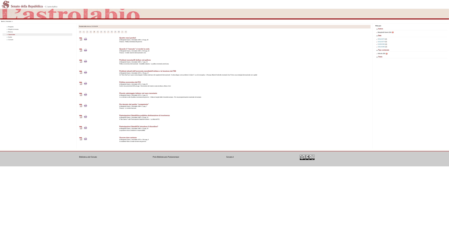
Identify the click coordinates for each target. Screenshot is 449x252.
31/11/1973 (381, 41)
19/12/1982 (381, 47)
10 (118, 31)
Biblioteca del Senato (88, 157)
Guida (10, 37)
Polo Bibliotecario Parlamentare (166, 157)
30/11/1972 (381, 39)
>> (126, 31)
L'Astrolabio (8, 21)
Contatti (10, 39)
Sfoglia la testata (13, 29)
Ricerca (10, 32)
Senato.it (230, 157)
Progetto (11, 26)
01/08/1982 (381, 44)
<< (80, 31)
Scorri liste (11, 34)
